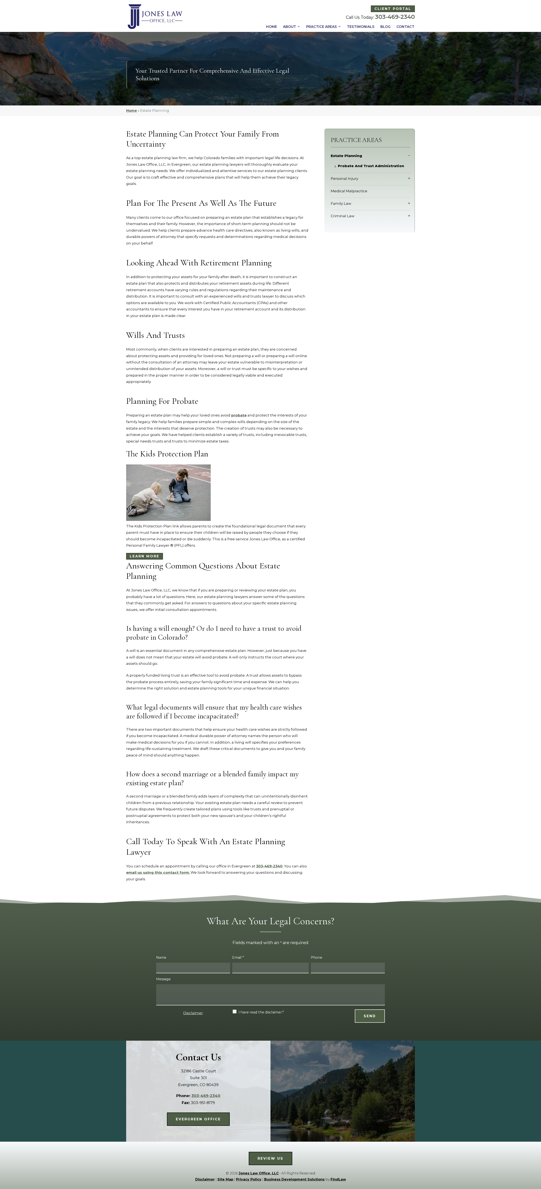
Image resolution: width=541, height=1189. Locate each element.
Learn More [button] (144, 556)
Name (161, 958)
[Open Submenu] (409, 155)
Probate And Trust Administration (371, 166)
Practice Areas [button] (321, 27)
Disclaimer (193, 1013)
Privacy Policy (248, 1179)
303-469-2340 (395, 16)
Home (271, 27)
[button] (536, 1158)
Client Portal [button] (392, 9)
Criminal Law (342, 216)
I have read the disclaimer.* (261, 1012)
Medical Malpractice (349, 191)
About (289, 27)
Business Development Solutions (294, 1179)
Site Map (225, 1179)
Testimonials (360, 27)
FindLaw (338, 1179)
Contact (405, 27)
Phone (316, 958)
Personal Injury (344, 178)
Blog (385, 27)
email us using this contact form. (158, 872)
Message (163, 979)
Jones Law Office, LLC (259, 1173)
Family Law (341, 203)
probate (239, 415)
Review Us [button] (270, 1158)
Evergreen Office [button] (198, 1119)
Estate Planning (346, 156)
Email (238, 958)
